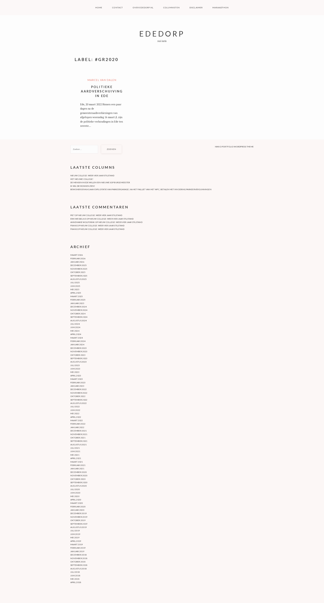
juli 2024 (75, 324)
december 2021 (78, 430)
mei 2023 (74, 372)
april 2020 (75, 499)
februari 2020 (77, 506)
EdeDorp (162, 33)
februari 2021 (77, 465)
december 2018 (78, 554)
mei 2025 (74, 289)
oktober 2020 (77, 479)
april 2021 (75, 458)
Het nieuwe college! (81, 179)
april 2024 (75, 334)
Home (98, 7)
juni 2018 (75, 575)
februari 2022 (77, 424)
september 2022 (78, 400)
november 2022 (78, 393)
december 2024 (78, 306)
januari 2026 (77, 262)
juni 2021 (75, 451)
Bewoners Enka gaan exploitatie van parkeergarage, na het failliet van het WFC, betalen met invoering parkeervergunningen (140, 189)
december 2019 (78, 513)
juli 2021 (75, 448)
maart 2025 (76, 296)
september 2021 (78, 441)
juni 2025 (75, 286)
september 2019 (78, 524)
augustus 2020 (78, 486)
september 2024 (78, 317)
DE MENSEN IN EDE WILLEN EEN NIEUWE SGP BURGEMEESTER (100, 182)
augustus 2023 (78, 361)
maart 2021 (76, 462)
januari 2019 (77, 551)
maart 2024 (76, 337)
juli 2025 (75, 282)
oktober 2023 (77, 355)
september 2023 (78, 358)
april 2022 (75, 417)
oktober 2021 (77, 437)
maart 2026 (76, 255)
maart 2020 (76, 503)
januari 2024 (77, 344)
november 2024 (78, 310)
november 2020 (78, 475)
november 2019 (78, 517)
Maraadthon (220, 7)
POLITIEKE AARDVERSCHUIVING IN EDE (102, 91)
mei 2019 (74, 537)
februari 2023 (77, 382)
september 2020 (78, 482)
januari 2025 (77, 303)
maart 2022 (76, 420)
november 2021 (78, 434)
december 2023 (78, 348)
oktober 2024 (77, 313)
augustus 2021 (78, 444)
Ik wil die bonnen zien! (82, 186)
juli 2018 (75, 572)
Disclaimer (196, 7)
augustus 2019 (78, 527)
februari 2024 (77, 341)
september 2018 (78, 565)
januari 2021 (77, 468)
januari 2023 (77, 386)
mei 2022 (74, 413)
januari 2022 (77, 427)
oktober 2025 (77, 272)
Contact (117, 7)
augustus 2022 (78, 403)
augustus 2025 (78, 279)
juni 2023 (75, 368)
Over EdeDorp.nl (143, 7)
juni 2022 (75, 410)
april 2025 (75, 293)
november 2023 (78, 351)
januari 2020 (77, 510)
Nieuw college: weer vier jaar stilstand (92, 175)
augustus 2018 (78, 568)
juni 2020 (75, 492)
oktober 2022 (77, 396)
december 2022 (78, 389)
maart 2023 (76, 379)
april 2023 (75, 375)
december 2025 (78, 265)
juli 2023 (75, 365)
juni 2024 (75, 327)
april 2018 (75, 582)
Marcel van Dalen (101, 79)
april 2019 (75, 541)
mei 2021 (74, 455)
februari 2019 (77, 548)
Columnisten (171, 7)
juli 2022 (75, 406)
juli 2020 (75, 489)
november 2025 (78, 269)
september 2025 (78, 275)
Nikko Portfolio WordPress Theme (234, 146)
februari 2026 (77, 258)
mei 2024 (74, 331)
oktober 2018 (77, 561)
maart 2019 (76, 544)
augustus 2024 (78, 320)
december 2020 (78, 472)
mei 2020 (74, 496)
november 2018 (78, 558)
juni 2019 (75, 534)
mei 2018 (74, 579)
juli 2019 (75, 530)
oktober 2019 (77, 520)
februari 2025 (77, 299)
